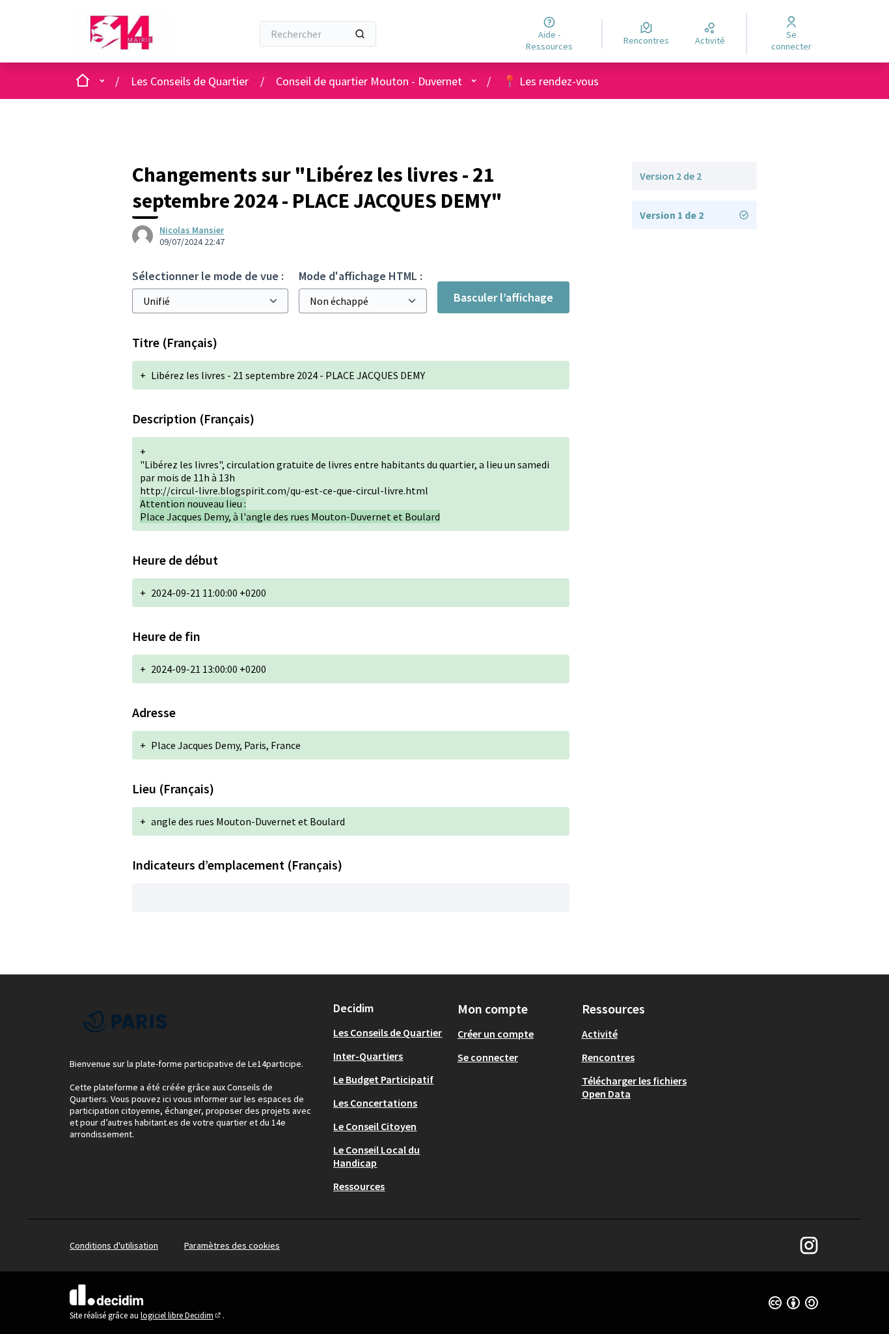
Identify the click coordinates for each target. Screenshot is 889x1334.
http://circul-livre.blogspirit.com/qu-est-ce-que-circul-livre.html (284, 490)
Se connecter (488, 1057)
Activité (600, 1033)
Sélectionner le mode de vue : (208, 275)
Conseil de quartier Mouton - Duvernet (369, 81)
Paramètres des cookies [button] (232, 1245)
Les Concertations (375, 1102)
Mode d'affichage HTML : (360, 275)
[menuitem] (390, 1032)
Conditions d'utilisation (114, 1245)
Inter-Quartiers (368, 1055)
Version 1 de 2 (672, 214)
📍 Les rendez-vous (550, 81)
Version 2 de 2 (671, 175)
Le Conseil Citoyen (375, 1126)
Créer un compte (496, 1033)
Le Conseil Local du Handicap (376, 1156)
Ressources (359, 1186)
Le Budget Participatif (383, 1079)
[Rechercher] (359, 33)
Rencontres (608, 1057)
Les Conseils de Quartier (190, 81)
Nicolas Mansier (191, 230)
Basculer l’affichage (503, 297)
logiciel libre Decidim (182, 1315)
